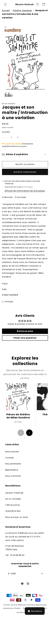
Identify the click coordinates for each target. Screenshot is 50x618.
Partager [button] (9, 301)
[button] (5, 4)
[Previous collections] (21, 432)
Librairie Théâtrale (14, 493)
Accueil (6, 10)
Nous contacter (13, 476)
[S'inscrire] (42, 573)
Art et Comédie (13, 499)
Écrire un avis (25, 331)
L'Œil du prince (12, 505)
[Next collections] (29, 432)
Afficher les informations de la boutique (25, 190)
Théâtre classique (22, 10)
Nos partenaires (13, 463)
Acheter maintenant (25, 172)
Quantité (6, 132)
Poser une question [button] (25, 337)
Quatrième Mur (13, 511)
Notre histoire (12, 451)
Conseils (9, 457)
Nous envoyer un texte (16, 517)
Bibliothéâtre (11, 470)
